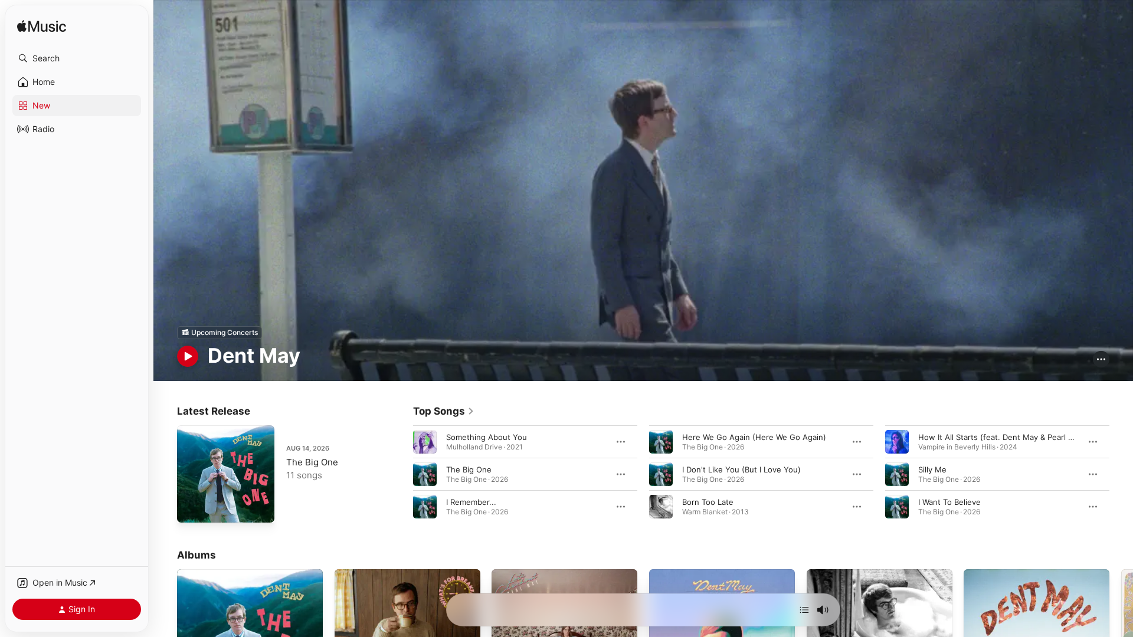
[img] (41, 27)
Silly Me (932, 469)
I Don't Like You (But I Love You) (741, 469)
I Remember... (471, 501)
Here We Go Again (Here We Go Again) (754, 436)
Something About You (486, 436)
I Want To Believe (949, 501)
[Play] (187, 356)
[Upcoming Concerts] (219, 332)
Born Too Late (707, 501)
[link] (443, 411)
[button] (76, 58)
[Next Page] (1121, 473)
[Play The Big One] (192, 508)
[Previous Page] (401, 473)
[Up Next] (804, 610)
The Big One (312, 462)
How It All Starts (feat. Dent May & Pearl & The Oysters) (1021, 436)
